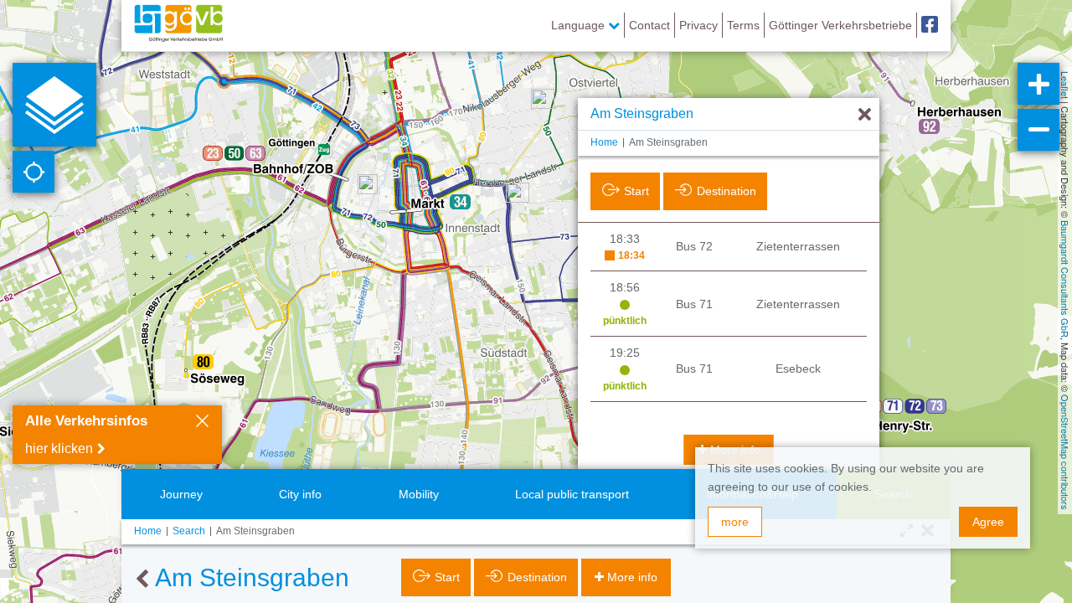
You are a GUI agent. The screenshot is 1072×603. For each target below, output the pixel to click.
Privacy (698, 25)
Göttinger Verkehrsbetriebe (840, 25)
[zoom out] (1038, 130)
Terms (743, 25)
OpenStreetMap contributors (1065, 452)
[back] (142, 579)
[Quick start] (54, 105)
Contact (649, 25)
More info (632, 577)
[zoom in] (1038, 84)
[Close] (202, 423)
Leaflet (1065, 85)
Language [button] (579, 25)
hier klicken (59, 448)
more (735, 521)
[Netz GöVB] (178, 25)
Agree (988, 521)
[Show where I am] (33, 172)
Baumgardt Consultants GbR (1065, 279)
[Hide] (864, 115)
